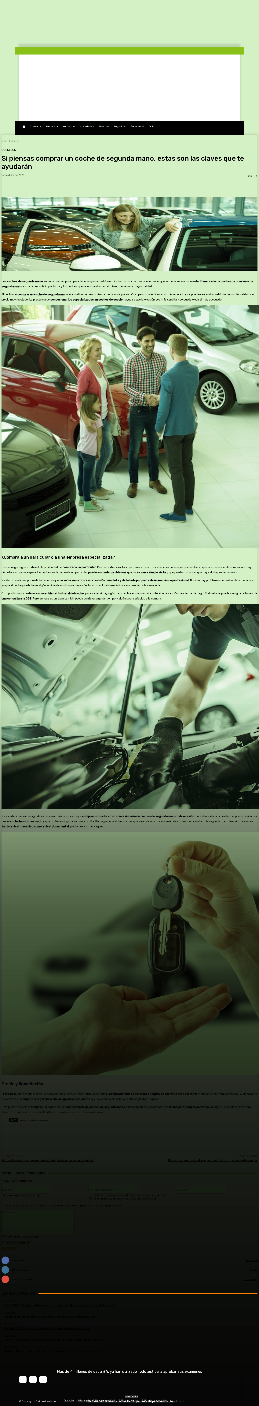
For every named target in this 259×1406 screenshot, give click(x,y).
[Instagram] (33, 1379)
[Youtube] (43, 1379)
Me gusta (251, 1260)
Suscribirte (250, 1279)
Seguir (253, 1269)
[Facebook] (23, 1379)
